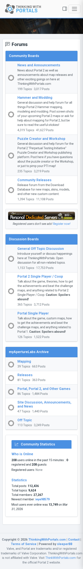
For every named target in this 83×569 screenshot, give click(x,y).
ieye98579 (42, 499)
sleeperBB (64, 544)
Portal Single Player (33, 313)
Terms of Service (23, 544)
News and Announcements (38, 65)
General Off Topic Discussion (40, 249)
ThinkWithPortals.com (60, 558)
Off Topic (24, 420)
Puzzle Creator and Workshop (41, 139)
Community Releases (34, 180)
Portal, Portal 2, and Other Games (43, 389)
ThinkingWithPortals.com (47, 539)
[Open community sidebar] (65, 9)
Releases (25, 375)
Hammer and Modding (34, 98)
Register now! (61, 223)
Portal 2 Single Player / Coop (40, 276)
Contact (74, 539)
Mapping (24, 361)
